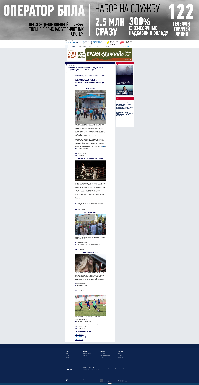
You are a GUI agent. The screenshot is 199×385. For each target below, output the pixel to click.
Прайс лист (85, 355)
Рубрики (79, 46)
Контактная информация (105, 355)
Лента (73, 46)
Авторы (90, 46)
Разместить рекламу (87, 353)
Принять (110, 383)
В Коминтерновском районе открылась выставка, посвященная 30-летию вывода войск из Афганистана (124, 114)
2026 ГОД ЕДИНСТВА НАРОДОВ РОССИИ (97, 42)
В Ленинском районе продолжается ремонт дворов (124, 110)
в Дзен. (80, 334)
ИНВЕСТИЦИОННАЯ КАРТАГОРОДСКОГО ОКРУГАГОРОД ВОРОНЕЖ (114, 43)
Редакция (102, 357)
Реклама (108, 46)
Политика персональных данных (106, 359)
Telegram (119, 353)
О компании (102, 353)
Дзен (118, 359)
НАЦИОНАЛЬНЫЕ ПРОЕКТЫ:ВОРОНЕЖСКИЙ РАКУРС (128, 42)
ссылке (103, 146)
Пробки (96, 46)
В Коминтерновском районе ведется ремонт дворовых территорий (124, 108)
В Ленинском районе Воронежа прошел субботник (123, 105)
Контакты (102, 46)
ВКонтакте (120, 355)
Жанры (84, 46)
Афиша (68, 62)
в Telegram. (81, 336)
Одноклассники (120, 357)
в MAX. (80, 339)
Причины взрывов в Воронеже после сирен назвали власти (123, 102)
